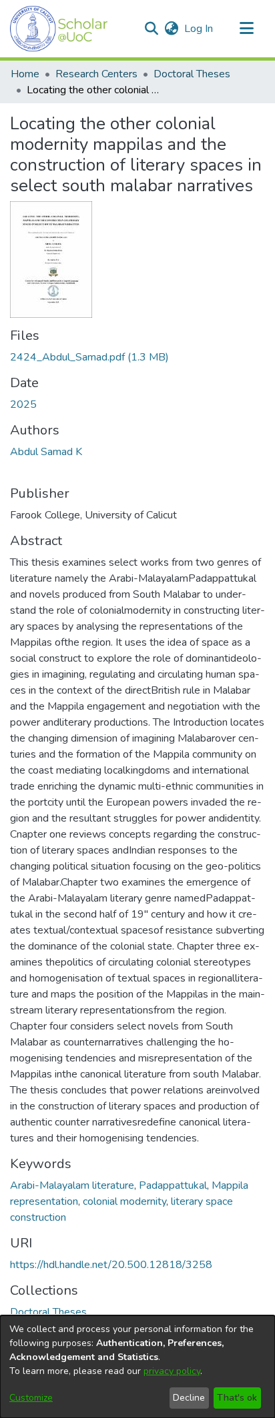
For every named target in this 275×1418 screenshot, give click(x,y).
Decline (189, 1397)
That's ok (237, 1397)
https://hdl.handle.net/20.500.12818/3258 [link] (111, 1264)
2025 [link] (23, 404)
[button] (59, 28)
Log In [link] (199, 28)
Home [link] (25, 74)
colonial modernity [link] (124, 1201)
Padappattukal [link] (173, 1185)
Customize (31, 1397)
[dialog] (137, 1366)
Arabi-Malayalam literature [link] (72, 1185)
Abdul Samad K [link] (46, 451)
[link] (89, 357)
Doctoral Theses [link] (192, 74)
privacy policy (172, 1371)
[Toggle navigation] (246, 28)
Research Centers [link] (96, 74)
